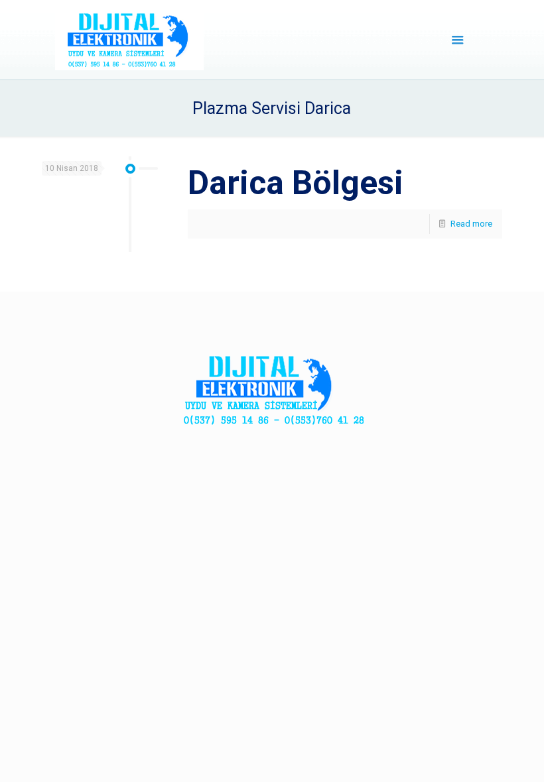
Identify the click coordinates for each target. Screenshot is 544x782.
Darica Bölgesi (295, 183)
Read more (471, 224)
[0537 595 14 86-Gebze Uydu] (129, 40)
